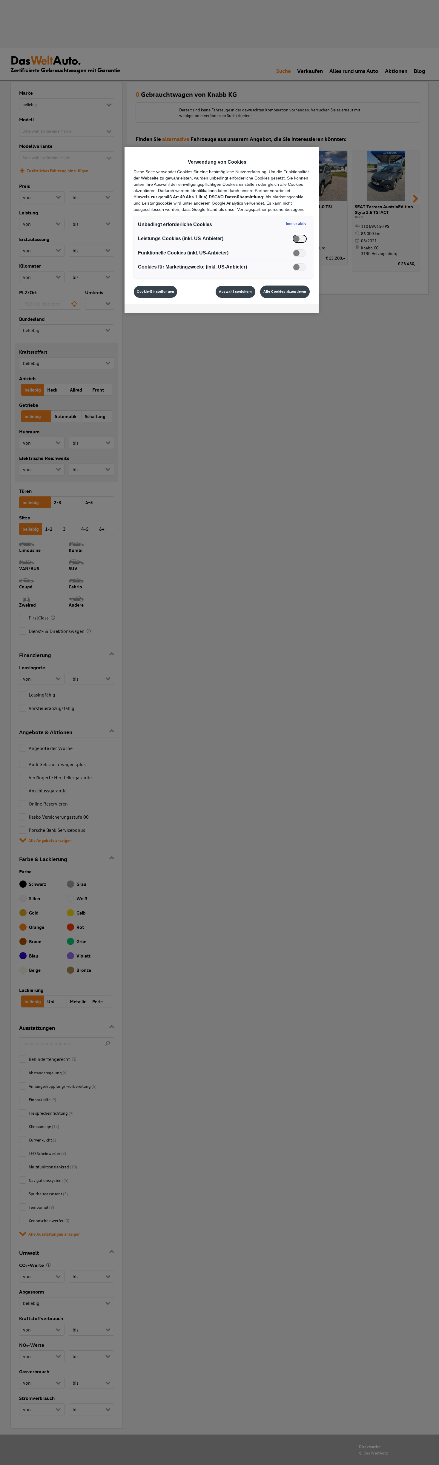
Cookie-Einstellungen (155, 291)
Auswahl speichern (235, 291)
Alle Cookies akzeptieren (284, 291)
